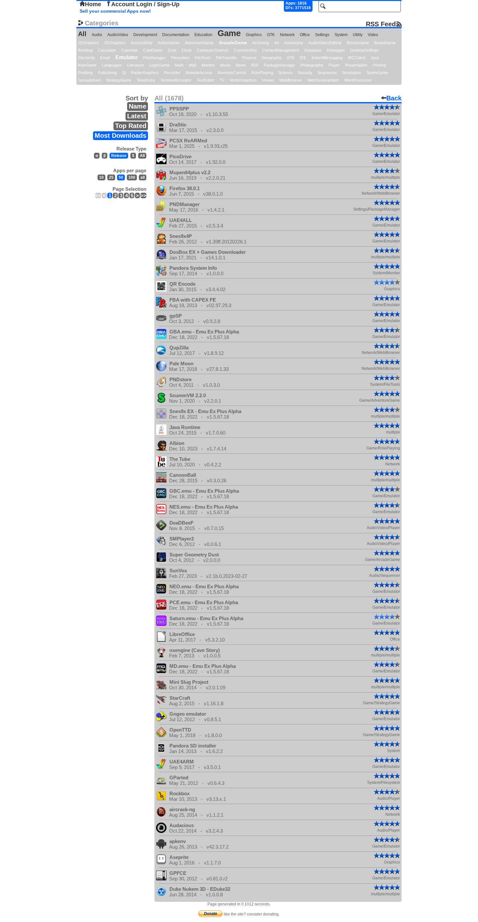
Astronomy (293, 43)
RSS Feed (381, 23)
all (142, 177)
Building (85, 50)
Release (118, 155)
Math (179, 65)
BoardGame (385, 43)
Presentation (356, 65)
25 (111, 177)
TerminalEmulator (176, 80)
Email (105, 58)
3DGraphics (115, 43)
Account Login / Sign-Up (145, 4)
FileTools (203, 58)
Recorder (172, 73)
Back (394, 98)
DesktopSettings (364, 50)
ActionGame (168, 43)
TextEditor (205, 80)
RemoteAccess (199, 73)
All (82, 33)
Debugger (336, 50)
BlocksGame (358, 43)
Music (225, 65)
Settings (322, 34)
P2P (255, 65)
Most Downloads (120, 135)
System (341, 34)
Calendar (129, 50)
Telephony (146, 80)
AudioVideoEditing (324, 43)
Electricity (86, 58)
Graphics (254, 34)
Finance (249, 58)
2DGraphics (88, 43)
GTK (271, 34)
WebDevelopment (323, 80)
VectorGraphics (243, 80)
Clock (186, 50)
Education (203, 34)
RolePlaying (262, 73)
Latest (136, 116)
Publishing (107, 73)
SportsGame (377, 73)
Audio (97, 34)
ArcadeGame (233, 42)
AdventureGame (199, 43)
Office (305, 34)
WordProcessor (358, 80)
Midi (192, 65)
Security (305, 73)
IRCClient (356, 58)
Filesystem (180, 58)
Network (287, 34)
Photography (311, 65)
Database (313, 50)
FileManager (154, 58)
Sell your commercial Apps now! (115, 11)
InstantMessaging (327, 58)
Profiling (85, 73)
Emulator (126, 57)
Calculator (107, 50)
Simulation (351, 73)
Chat (172, 50)
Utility (358, 34)
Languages (112, 65)
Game (229, 33)
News (241, 65)
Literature (135, 65)
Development (145, 34)
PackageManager (279, 65)
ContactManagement (280, 50)
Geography (272, 58)
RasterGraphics (145, 73)
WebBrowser (290, 80)
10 (101, 177)
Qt (124, 73)
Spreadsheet (89, 80)
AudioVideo (117, 34)
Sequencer (327, 73)
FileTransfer (226, 58)
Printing (379, 65)
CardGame (153, 50)
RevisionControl (232, 73)
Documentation (175, 34)
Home (93, 4)
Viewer (268, 80)
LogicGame (159, 65)
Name (137, 106)
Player (334, 65)
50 (121, 177)
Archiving (260, 43)
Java (374, 58)
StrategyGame (118, 80)
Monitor (208, 65)
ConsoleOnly (245, 50)
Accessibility (142, 43)
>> (143, 195)
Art (276, 43)
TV (221, 80)
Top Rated (130, 125)
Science (285, 73)
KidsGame (87, 65)
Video (373, 34)
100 (131, 177)
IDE (303, 58)
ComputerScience (213, 50)
